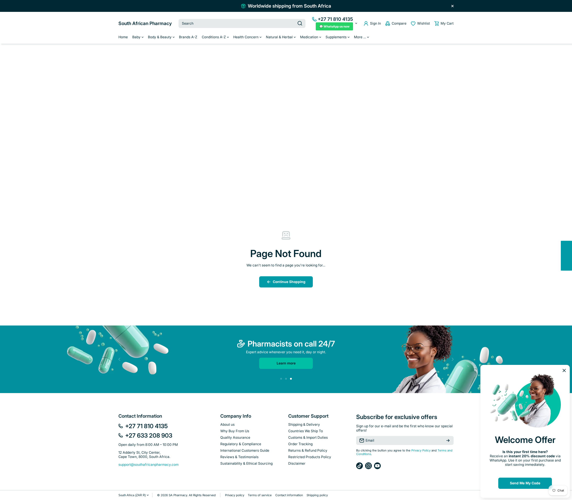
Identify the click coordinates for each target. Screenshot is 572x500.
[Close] (452, 6)
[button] (444, 23)
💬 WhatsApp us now (334, 26)
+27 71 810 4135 (335, 19)
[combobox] (242, 23)
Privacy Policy (421, 450)
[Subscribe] (448, 440)
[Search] (299, 23)
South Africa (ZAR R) (132, 495)
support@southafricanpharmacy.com (148, 464)
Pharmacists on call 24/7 (291, 343)
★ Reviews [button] (570, 255)
